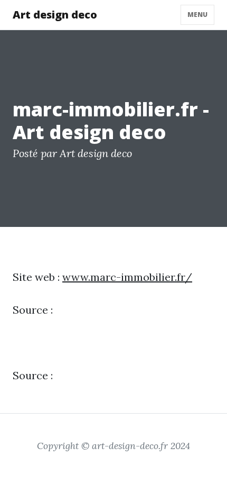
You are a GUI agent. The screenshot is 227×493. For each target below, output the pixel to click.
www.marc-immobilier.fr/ (127, 277)
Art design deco (55, 14)
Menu (197, 14)
